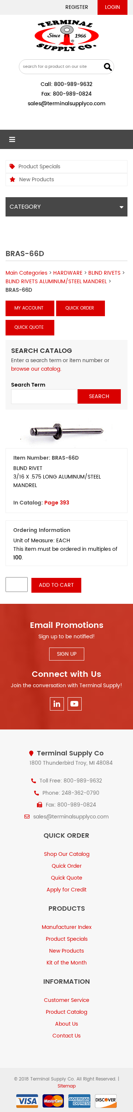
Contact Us (66, 1036)
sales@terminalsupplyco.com (67, 103)
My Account (29, 308)
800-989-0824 (72, 94)
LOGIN (112, 7)
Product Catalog (66, 1012)
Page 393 (56, 503)
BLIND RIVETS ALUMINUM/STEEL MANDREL (56, 281)
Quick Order (79, 308)
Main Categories (26, 273)
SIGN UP (66, 654)
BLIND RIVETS (104, 273)
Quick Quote (29, 327)
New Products (36, 179)
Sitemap (67, 1086)
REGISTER (76, 7)
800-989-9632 (73, 84)
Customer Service (66, 1000)
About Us (66, 1024)
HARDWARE (67, 273)
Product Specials (39, 166)
